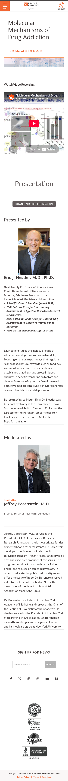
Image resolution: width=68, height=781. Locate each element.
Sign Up (50, 664)
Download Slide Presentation (34, 204)
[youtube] (47, 678)
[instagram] (37, 678)
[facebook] (11, 678)
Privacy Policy (23, 777)
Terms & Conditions (42, 777)
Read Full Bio (10, 499)
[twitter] (19, 678)
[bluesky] (56, 678)
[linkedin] (28, 678)
